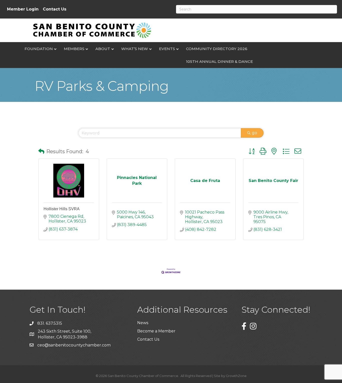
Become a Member (156, 331)
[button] (41, 151)
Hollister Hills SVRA (62, 209)
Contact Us (54, 9)
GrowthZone (236, 376)
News (142, 322)
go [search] (254, 132)
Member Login (23, 9)
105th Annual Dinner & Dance (219, 61)
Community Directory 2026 (216, 48)
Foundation (39, 48)
